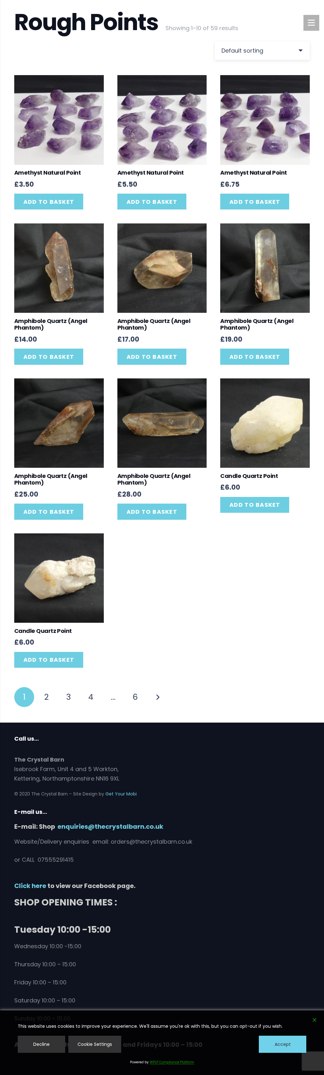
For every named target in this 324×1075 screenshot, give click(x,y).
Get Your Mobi (121, 794)
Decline (41, 1044)
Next (157, 697)
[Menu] (311, 23)
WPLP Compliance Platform (172, 1062)
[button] (48, 201)
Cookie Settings (95, 1044)
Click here (30, 885)
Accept (283, 1044)
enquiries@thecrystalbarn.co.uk (110, 826)
